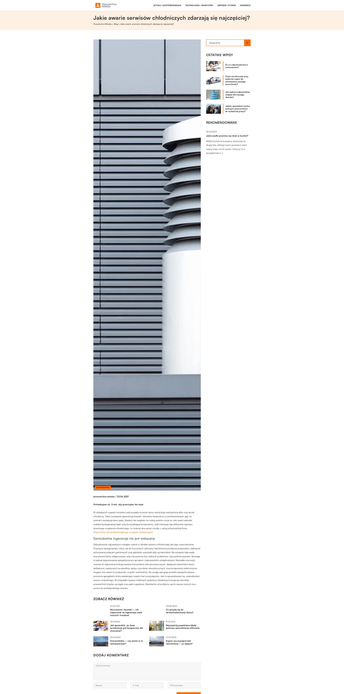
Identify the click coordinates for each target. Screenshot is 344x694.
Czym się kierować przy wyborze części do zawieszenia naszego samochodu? (236, 80)
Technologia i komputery (199, 5)
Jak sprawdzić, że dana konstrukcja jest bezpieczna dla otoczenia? (126, 628)
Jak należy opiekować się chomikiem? (226, 165)
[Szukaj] (247, 42)
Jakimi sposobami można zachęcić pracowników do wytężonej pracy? (237, 109)
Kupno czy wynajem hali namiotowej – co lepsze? (179, 642)
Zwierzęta (245, 5)
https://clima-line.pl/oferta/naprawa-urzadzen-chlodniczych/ (123, 532)
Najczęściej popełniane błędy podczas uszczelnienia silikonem (183, 626)
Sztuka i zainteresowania (167, 5)
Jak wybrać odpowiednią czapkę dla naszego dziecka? (237, 94)
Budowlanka (102, 487)
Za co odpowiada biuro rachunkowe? (236, 66)
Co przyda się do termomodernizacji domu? (180, 611)
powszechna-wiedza (104, 496)
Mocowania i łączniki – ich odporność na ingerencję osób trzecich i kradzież (126, 612)
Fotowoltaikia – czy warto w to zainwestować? (126, 642)
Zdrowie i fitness (226, 5)
